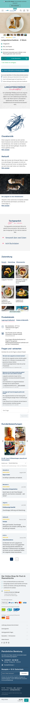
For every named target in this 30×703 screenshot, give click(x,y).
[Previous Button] (3, 441)
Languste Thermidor (7, 279)
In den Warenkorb (16, 58)
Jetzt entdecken (15, 5)
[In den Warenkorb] (26, 700)
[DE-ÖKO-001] (4, 610)
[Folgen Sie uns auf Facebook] (2, 643)
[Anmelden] (24, 10)
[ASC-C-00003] (9, 610)
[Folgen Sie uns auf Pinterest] (6, 643)
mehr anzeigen (21, 385)
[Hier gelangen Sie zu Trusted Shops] (2, 590)
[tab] (4, 262)
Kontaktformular (9, 665)
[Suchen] (20, 10)
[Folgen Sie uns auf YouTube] (9, 643)
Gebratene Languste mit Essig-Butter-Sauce (21, 281)
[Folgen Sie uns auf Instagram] (4, 643)
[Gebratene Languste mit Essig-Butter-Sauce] (22, 271)
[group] (15, 441)
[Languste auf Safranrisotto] (22, 292)
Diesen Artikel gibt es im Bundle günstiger (14, 70)
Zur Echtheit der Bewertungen (10, 595)
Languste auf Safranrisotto (19, 301)
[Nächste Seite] (16, 559)
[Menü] (3, 10)
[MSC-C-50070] (16, 610)
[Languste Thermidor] (8, 271)
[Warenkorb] (27, 10)
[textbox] (15, 411)
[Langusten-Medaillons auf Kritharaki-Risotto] (8, 292)
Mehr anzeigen (5, 149)
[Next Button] (27, 441)
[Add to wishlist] (28, 15)
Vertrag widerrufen (15, 689)
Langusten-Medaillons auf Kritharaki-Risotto (7, 302)
